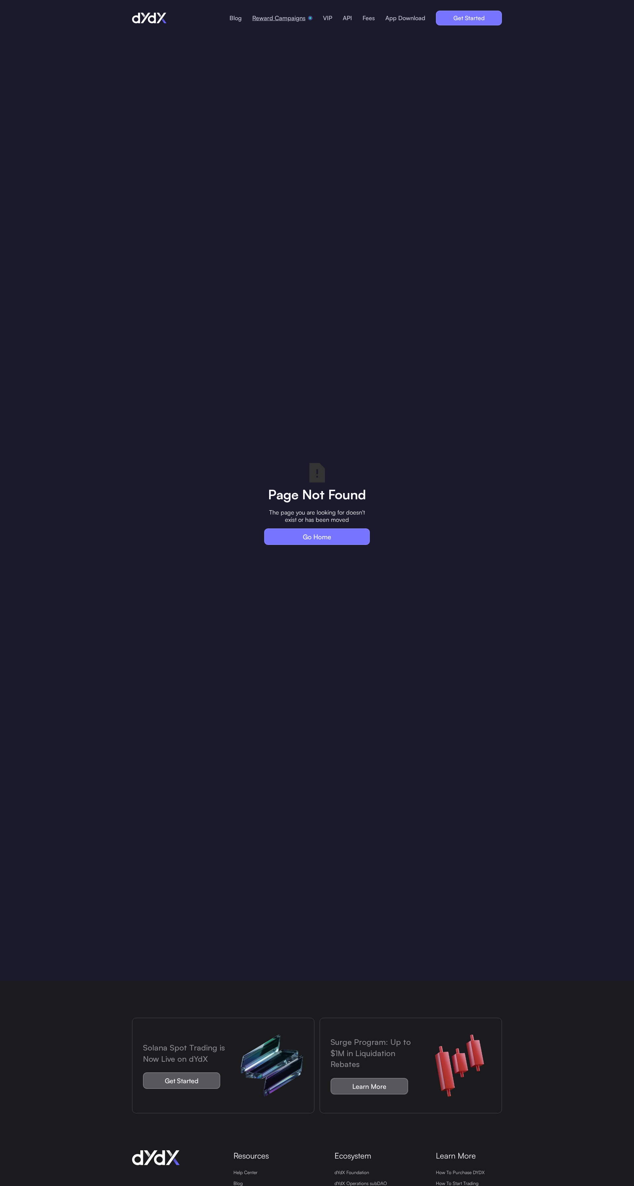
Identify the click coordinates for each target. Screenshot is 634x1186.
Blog (235, 17)
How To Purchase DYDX (460, 1172)
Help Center (245, 1172)
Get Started (469, 17)
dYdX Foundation (352, 1172)
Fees (369, 17)
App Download (405, 17)
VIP (327, 17)
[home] (149, 18)
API (347, 17)
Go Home (317, 537)
